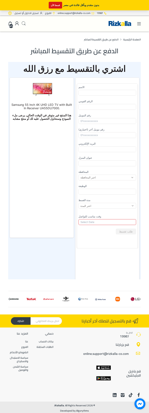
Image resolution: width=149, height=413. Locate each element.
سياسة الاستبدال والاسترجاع (19, 359)
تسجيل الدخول (31, 13)
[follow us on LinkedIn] (114, 395)
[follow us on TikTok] (130, 395)
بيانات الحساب (46, 341)
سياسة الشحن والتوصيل (20, 368)
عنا (26, 341)
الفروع (24, 347)
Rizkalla (59, 405)
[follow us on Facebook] (138, 395)
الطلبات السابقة (45, 347)
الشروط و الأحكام (19, 352)
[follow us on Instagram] (122, 395)
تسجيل (17, 13)
